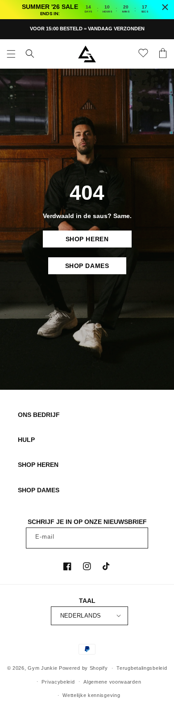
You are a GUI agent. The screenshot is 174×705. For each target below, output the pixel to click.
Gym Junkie (42, 668)
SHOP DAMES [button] (38, 490)
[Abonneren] (138, 538)
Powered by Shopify (83, 668)
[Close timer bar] (165, 7)
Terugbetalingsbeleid (141, 668)
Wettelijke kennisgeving (91, 695)
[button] (11, 54)
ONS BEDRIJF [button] (39, 414)
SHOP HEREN (87, 239)
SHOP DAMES (87, 265)
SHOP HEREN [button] (38, 464)
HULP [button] (26, 439)
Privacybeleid (58, 681)
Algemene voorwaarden (112, 681)
